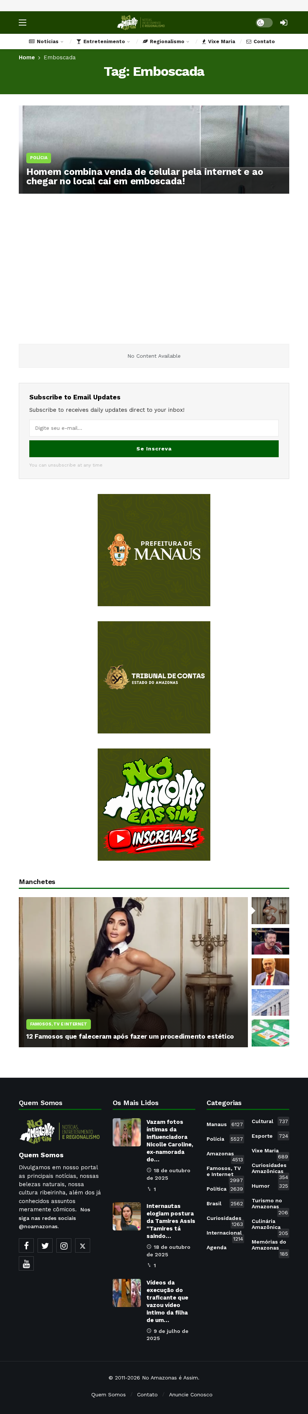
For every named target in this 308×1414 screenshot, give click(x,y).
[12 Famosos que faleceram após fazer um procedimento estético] (133, 972)
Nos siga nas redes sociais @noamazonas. (54, 1217)
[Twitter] (45, 1245)
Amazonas (225, 1155)
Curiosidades (225, 1219)
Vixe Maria (270, 1151)
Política (225, 1189)
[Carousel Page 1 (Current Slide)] (270, 910)
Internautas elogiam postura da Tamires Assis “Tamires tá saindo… (170, 1221)
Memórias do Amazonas (270, 1246)
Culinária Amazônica (270, 1225)
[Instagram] (63, 1245)
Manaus (225, 1124)
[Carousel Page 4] (270, 1002)
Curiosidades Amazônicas (270, 1169)
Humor (270, 1186)
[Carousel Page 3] (270, 971)
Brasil (225, 1203)
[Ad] (154, 550)
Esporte (270, 1136)
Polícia (225, 1139)
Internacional (225, 1234)
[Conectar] (283, 22)
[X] (82, 1245)
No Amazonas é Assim (170, 1378)
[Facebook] (26, 1245)
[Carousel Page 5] (270, 1033)
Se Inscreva (154, 449)
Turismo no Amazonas (270, 1204)
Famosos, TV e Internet (225, 1172)
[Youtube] (26, 1263)
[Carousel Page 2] (270, 941)
